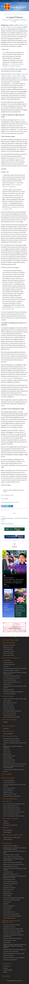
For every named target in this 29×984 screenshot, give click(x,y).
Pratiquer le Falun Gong (8, 706)
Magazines (5, 722)
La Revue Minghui (7, 895)
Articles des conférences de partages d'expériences (14, 949)
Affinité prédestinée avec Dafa (10, 702)
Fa (21, 207)
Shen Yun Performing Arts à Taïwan (11, 814)
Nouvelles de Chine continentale (10, 658)
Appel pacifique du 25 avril (9, 762)
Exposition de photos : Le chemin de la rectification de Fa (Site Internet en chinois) (14, 848)
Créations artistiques (7, 839)
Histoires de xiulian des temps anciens (11, 796)
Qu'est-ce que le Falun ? (8, 653)
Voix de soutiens (6, 909)
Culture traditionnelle (8, 790)
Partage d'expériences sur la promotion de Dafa (13, 953)
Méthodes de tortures (8, 893)
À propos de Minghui (7, 970)
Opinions (5, 821)
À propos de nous (7, 963)
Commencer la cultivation (9, 708)
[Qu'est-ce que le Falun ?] (7, 6)
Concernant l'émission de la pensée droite (12, 938)
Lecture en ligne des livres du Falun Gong (12, 856)
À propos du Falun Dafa (8, 642)
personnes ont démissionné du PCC (13, 864)
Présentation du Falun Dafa (9, 645)
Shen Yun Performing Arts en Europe (11, 807)
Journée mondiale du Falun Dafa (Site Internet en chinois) (14, 852)
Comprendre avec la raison (19, 14)
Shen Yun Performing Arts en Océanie (11, 809)
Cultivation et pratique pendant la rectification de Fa (11, 921)
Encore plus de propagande (9, 887)
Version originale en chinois (7, 495)
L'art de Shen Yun (7, 801)
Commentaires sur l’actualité (10, 818)
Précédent (3, 516)
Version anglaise (4, 498)
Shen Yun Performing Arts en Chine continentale (14, 816)
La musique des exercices (9, 651)
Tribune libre (6, 823)
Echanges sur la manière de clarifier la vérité (13, 928)
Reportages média (7, 753)
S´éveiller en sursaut (11, 27)
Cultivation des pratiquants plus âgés (11, 717)
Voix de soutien (6, 749)
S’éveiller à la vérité (7, 907)
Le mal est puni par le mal (9, 782)
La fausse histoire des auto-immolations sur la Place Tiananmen (14, 686)
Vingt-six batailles (16, 74)
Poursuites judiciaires (8, 757)
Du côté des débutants (8, 696)
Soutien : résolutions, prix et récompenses (12, 862)
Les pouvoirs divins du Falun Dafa (10, 951)
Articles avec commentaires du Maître (11, 899)
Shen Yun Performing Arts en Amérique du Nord (14, 803)
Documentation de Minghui (9, 719)
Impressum (5, 968)
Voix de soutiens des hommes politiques (12, 916)
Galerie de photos (7, 891)
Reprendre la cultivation (8, 955)
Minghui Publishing (16, 0)
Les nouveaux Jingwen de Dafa (10, 640)
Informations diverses (8, 792)
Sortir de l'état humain (8, 889)
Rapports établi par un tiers (9, 755)
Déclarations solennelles (8, 689)
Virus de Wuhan (6, 660)
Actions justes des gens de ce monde (11, 678)
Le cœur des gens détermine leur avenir (12, 682)
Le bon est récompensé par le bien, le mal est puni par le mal (14, 785)
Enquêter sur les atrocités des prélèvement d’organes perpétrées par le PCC (14, 673)
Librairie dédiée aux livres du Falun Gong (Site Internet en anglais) (13, 859)
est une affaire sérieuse (13, 66)
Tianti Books (23, 0)
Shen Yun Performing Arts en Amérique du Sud (13, 811)
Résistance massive (7, 684)
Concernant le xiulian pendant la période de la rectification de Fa (13, 935)
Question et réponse (7, 885)
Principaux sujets (6, 843)
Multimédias (5, 827)
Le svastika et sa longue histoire (10, 883)
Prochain (3, 521)
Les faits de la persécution (9, 664)
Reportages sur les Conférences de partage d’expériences (12, 747)
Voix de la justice (7, 751)
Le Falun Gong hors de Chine (10, 736)
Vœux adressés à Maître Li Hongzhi (11, 854)
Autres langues (6, 976)
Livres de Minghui (7, 774)
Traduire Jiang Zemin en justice (10, 881)
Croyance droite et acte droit (9, 940)
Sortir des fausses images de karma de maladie (13, 897)
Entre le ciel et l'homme (8, 778)
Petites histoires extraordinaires (10, 959)
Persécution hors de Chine (9, 760)
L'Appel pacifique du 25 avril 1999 (10, 866)
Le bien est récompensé (8, 780)
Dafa (6, 66)
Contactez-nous (6, 966)
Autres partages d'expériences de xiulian (12, 711)
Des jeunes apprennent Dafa (9, 715)
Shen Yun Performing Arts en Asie (10, 805)
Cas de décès (6, 666)
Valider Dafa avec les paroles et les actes (12, 932)
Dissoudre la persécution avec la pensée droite (13, 930)
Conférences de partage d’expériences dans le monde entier (15, 743)
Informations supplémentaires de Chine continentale (15, 668)
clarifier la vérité (18, 158)
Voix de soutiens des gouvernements (11, 914)
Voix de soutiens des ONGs (9, 918)
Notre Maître (6, 728)
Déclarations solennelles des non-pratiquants (13, 691)
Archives (5, 972)
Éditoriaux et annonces (8, 731)
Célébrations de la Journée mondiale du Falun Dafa (14, 764)
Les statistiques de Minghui (9, 693)
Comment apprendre (7, 649)
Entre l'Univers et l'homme (9, 788)
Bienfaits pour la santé (8, 647)
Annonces (5, 771)
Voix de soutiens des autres (9, 912)
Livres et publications (8, 733)
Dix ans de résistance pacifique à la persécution (13, 769)
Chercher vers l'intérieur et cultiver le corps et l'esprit (15, 698)
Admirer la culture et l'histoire (10, 794)
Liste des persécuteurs (8, 662)
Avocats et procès (7, 901)
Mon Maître (5, 903)
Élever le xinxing (7, 942)
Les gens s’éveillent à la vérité (9, 680)
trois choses (22, 120)
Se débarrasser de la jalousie (7, 523)
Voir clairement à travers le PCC (10, 825)
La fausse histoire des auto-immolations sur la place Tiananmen (14, 869)
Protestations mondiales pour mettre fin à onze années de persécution (13, 766)
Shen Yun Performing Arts (9, 905)
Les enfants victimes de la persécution (11, 676)
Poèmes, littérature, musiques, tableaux (12, 835)
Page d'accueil (7, 12)
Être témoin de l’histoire (8, 726)
